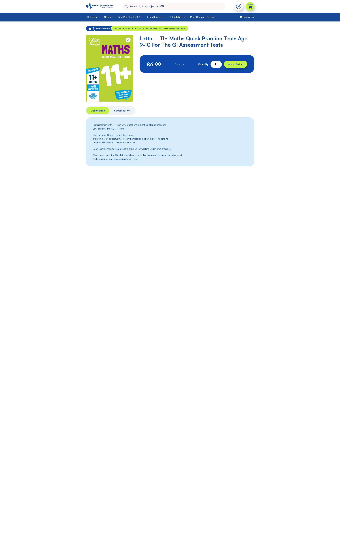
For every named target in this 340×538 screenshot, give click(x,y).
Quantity (203, 64)
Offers (107, 17)
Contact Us (249, 17)
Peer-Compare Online (202, 17)
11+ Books (91, 17)
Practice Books (103, 28)
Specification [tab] (122, 110)
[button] (128, 40)
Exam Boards (154, 17)
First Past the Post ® (129, 17)
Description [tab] (98, 110)
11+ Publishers (175, 17)
